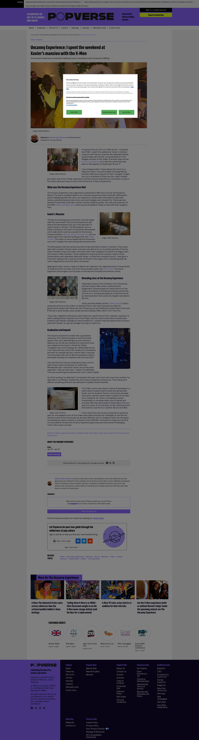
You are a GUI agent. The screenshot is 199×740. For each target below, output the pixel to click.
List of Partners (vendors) (71, 105)
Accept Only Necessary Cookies (109, 112)
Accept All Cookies (126, 112)
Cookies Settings (74, 112)
